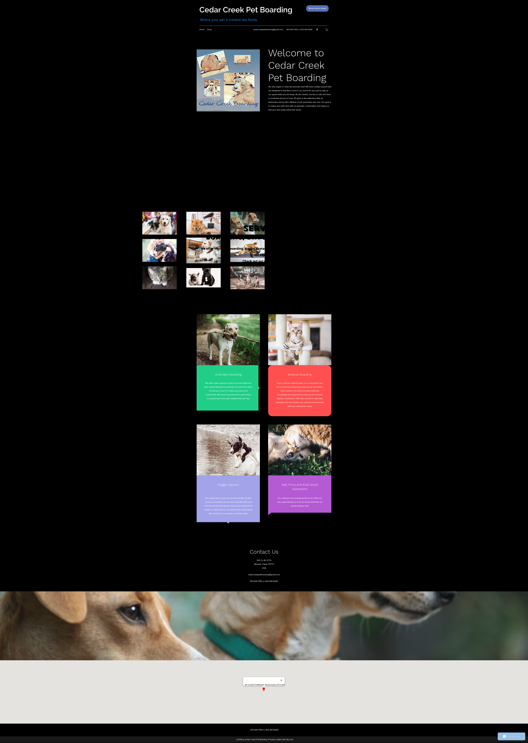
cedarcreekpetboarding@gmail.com (268, 29)
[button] (327, 29)
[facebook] (317, 29)
